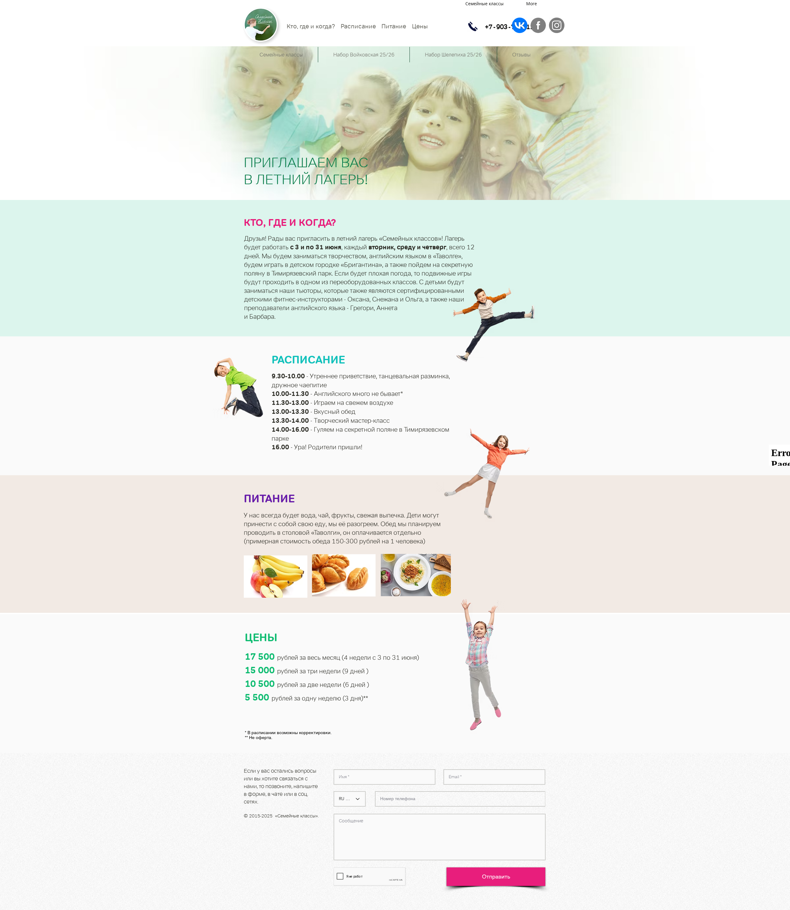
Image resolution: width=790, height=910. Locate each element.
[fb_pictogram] (538, 25)
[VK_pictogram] (519, 25)
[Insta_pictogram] (556, 25)
